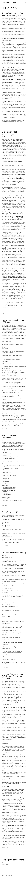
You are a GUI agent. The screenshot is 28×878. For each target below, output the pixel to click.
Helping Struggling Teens (9, 2)
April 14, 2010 (4, 505)
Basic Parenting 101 (10, 512)
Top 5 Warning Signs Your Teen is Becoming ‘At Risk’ (13, 14)
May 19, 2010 (4, 428)
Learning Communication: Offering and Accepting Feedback (13, 676)
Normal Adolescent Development (10, 437)
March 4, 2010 (5, 667)
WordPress (10, 875)
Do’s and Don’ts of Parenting (14, 553)
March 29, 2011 (5, 125)
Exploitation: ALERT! (10, 132)
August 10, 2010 (5, 313)
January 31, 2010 (5, 847)
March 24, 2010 (5, 545)
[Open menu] (25, 2)
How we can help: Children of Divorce (13, 321)
